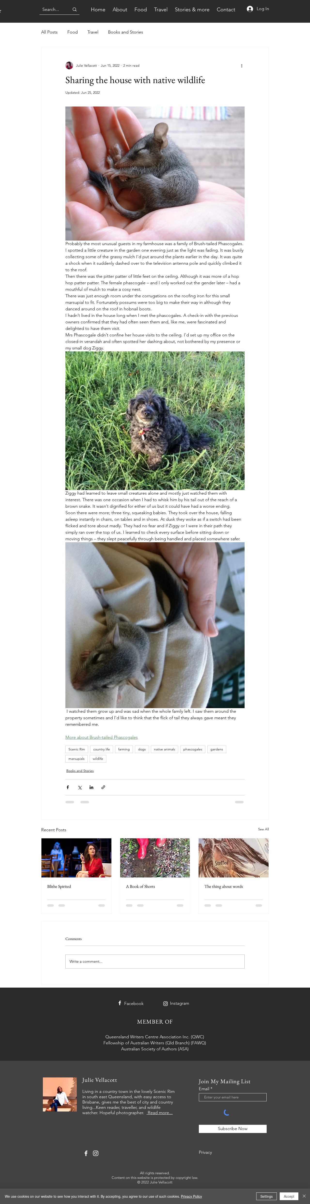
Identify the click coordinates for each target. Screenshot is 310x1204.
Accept (289, 1196)
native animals (164, 749)
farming (124, 749)
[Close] (304, 1196)
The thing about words (223, 886)
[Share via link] (103, 787)
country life (101, 749)
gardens (216, 749)
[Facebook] (120, 1003)
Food (72, 32)
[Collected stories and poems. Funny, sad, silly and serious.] (155, 857)
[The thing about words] (234, 857)
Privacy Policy (191, 1196)
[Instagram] (166, 1004)
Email (204, 1089)
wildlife (98, 758)
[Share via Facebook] (67, 787)
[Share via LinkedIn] (91, 787)
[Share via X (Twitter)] (79, 787)
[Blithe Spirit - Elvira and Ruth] (76, 857)
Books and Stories (125, 32)
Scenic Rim (77, 749)
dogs (142, 749)
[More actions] (242, 65)
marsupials (77, 758)
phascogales (192, 749)
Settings (266, 1196)
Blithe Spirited (59, 886)
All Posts (49, 32)
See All (263, 829)
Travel (92, 32)
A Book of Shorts (140, 886)
